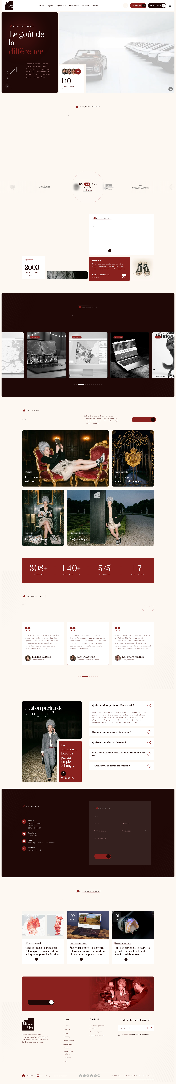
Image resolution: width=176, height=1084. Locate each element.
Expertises (60, 6)
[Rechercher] (125, 5)
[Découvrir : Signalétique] (147, 539)
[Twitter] (87, 1075)
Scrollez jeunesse (7, 76)
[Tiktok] (91, 1075)
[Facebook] (84, 1075)
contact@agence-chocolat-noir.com (41, 843)
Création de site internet (36, 479)
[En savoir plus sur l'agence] (15, 70)
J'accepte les (135, 1035)
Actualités (85, 6)
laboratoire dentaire (123, 943)
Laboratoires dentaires (68, 1052)
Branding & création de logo (127, 479)
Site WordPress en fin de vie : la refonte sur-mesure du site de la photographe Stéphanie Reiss (87, 951)
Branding (66, 1037)
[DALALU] (150, 187)
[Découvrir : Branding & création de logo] (147, 479)
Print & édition (36, 539)
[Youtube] (98, 1075)
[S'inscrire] (150, 1028)
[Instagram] (80, 1075)
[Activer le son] (170, 89)
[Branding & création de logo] (133, 458)
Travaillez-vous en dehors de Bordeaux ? (111, 766)
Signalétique (79, 539)
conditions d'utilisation (140, 1035)
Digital (28, 472)
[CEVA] (22, 187)
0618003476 (32, 835)
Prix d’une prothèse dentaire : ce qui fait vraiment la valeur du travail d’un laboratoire (132, 951)
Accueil (41, 6)
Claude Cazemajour (100, 275)
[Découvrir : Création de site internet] (102, 479)
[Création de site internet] (65, 458)
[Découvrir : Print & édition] (57, 539)
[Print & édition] (43, 518)
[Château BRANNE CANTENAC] (118, 187)
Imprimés (29, 533)
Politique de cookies (97, 1035)
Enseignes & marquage (79, 533)
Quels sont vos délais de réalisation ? (109, 742)
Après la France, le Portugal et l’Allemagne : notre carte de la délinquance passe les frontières (42, 951)
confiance (87, 190)
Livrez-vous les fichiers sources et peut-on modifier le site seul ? (118, 754)
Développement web (33, 943)
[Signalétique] (110, 518)
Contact (95, 6)
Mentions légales (96, 1032)
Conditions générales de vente (97, 1027)
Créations (73, 6)
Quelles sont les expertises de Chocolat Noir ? (113, 705)
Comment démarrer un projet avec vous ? (111, 732)
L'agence (50, 6)
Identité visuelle (122, 472)
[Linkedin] (95, 1075)
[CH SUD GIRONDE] (54, 187)
